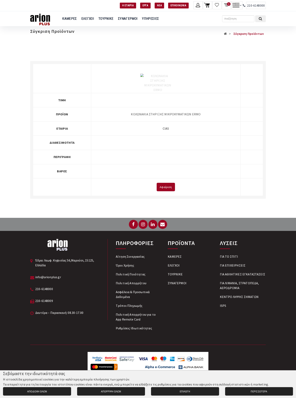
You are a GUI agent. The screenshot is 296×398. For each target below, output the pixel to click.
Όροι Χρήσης (125, 265)
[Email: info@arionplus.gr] (162, 224)
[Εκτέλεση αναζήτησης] (260, 18)
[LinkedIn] (152, 224)
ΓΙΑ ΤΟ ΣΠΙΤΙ (229, 256)
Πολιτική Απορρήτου (131, 283)
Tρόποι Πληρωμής (129, 306)
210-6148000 (256, 5)
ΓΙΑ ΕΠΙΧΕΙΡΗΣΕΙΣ (233, 265)
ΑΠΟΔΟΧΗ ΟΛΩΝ (37, 391)
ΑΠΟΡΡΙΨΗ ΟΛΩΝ (111, 391)
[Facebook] (133, 224)
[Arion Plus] (40, 19)
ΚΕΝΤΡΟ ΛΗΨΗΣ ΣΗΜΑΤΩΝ (239, 297)
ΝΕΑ (159, 5)
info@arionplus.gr (48, 277)
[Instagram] (143, 224)
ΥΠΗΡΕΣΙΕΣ (150, 19)
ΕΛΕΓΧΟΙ (87, 19)
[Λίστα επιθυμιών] (216, 5)
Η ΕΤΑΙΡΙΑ (128, 5)
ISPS (223, 306)
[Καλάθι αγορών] (207, 5)
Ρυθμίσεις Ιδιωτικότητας (134, 328)
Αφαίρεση (166, 187)
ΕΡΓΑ (145, 5)
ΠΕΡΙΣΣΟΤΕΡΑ (259, 391)
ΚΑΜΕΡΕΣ (69, 19)
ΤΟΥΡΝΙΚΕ (106, 19)
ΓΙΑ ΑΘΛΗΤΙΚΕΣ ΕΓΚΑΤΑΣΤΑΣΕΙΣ (242, 274)
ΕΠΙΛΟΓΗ (185, 391)
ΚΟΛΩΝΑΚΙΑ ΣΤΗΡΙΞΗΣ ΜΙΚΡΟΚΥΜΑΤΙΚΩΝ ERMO (166, 114)
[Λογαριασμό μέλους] (198, 5)
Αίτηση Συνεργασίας (130, 256)
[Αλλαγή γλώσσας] (236, 5)
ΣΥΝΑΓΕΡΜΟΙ (128, 19)
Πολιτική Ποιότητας (130, 274)
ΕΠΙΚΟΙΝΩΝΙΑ (178, 5)
